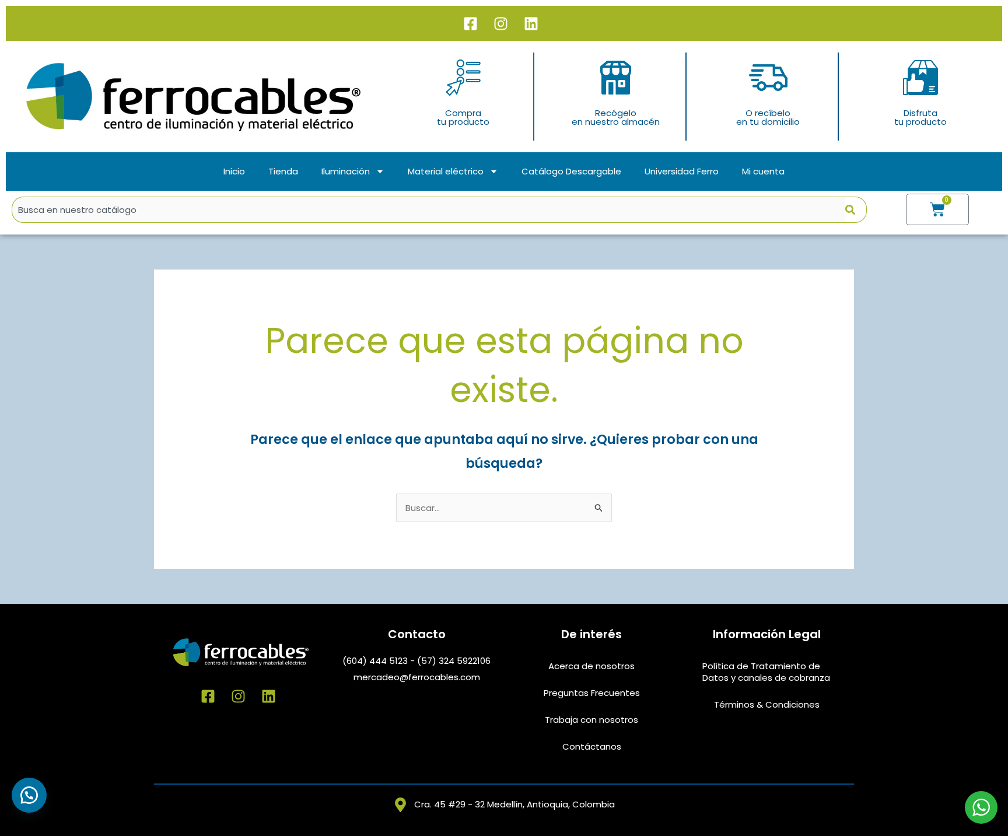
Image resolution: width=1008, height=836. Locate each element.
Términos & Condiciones (767, 704)
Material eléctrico (446, 171)
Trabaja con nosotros (591, 719)
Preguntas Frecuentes (592, 693)
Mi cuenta (763, 171)
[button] (29, 795)
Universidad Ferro (682, 171)
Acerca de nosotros (591, 666)
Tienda (283, 171)
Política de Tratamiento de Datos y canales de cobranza (766, 672)
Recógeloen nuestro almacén (616, 117)
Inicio (234, 171)
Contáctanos (591, 746)
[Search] (856, 210)
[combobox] (428, 210)
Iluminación (345, 171)
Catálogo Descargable (571, 171)
